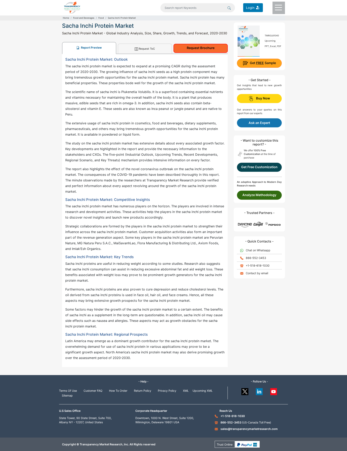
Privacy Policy (167, 390)
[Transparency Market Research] (72, 7)
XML (186, 390)
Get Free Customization (259, 167)
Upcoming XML (203, 390)
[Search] (229, 7)
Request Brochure (200, 48)
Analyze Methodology (259, 195)
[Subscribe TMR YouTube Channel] (274, 390)
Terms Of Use (68, 390)
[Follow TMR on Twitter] (245, 390)
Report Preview (91, 47)
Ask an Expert (259, 123)
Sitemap (67, 395)
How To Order (118, 390)
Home (66, 17)
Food (101, 17)
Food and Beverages (83, 17)
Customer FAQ (93, 390)
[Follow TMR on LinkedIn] (259, 390)
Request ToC (147, 48)
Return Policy (142, 390)
